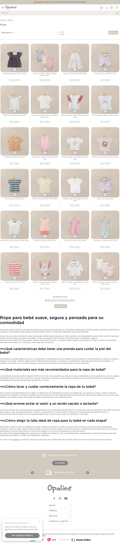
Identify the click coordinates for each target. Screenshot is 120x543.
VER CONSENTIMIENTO (22, 535)
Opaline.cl (16, 440)
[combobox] (60, 13)
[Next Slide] (87, 472)
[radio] (59, 32)
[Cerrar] (39, 521)
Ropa (10, 20)
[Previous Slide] (32, 472)
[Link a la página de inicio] (3, 20)
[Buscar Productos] (117, 13)
